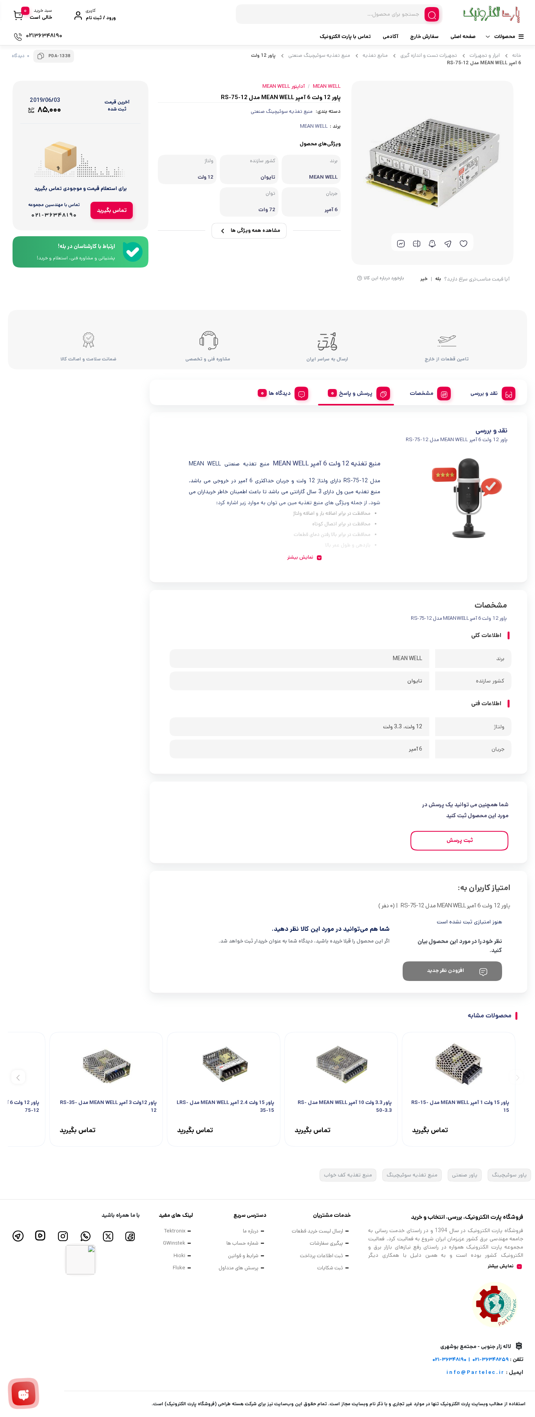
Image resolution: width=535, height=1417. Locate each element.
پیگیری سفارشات (326, 1243)
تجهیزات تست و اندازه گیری (428, 55)
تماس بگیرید (112, 210)
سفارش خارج (424, 36)
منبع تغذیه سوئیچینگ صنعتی (319, 55)
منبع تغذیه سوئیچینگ (412, 1175)
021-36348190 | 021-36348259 (470, 1359)
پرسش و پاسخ (355, 393)
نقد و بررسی (484, 393)
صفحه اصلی (462, 36)
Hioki (179, 1256)
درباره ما (250, 1231)
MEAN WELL (314, 126)
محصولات (504, 36)
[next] (18, 1077)
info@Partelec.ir (475, 1372)
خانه (516, 55)
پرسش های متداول (238, 1268)
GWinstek (174, 1243)
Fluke (179, 1268)
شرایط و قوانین (243, 1256)
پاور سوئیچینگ (509, 1175)
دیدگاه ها (280, 393)
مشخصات (421, 393)
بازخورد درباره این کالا (384, 278)
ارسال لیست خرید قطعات (317, 1231)
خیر (424, 279)
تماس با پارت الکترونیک (345, 36)
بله (438, 279)
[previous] (516, 1077)
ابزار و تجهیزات (485, 55)
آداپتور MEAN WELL (283, 86)
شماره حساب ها (242, 1243)
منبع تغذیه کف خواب (348, 1175)
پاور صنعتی (464, 1175)
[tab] (490, 392)
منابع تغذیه (375, 55)
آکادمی (390, 36)
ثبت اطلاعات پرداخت (321, 1256)
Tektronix (174, 1231)
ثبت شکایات (330, 1268)
